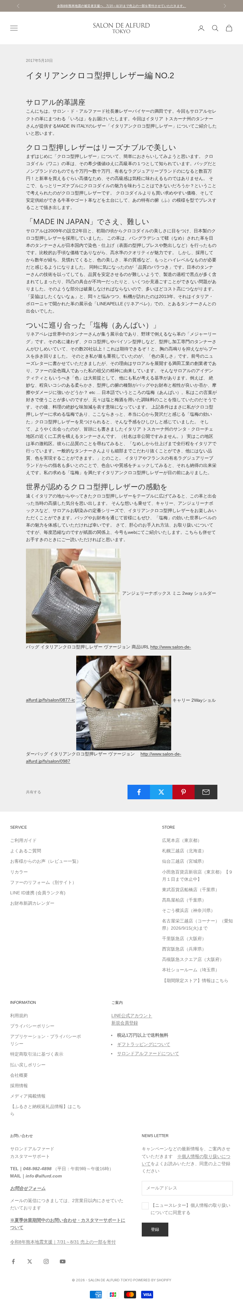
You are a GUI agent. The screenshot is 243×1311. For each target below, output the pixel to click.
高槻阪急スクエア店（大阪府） (193, 959)
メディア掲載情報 (28, 1096)
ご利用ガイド (23, 840)
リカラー (19, 871)
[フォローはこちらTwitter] (30, 1261)
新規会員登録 (124, 1022)
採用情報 (19, 1085)
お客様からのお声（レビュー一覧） (45, 861)
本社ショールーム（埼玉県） (191, 969)
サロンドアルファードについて (148, 1053)
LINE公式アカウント (131, 1015)
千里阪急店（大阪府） (184, 938)
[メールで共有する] (206, 792)
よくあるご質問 (25, 850)
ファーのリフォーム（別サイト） (43, 882)
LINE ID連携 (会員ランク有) (37, 892)
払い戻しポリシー (28, 1064)
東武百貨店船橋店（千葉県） (191, 889)
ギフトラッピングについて (143, 1044)
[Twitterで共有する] (161, 792)
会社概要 (19, 1075)
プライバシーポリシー (32, 1025)
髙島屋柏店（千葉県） (184, 900)
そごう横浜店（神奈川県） (188, 910)
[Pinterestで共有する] (184, 792)
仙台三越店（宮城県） (184, 861)
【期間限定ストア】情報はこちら (195, 980)
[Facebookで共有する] (139, 792)
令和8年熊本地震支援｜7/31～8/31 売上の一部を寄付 (63, 1241)
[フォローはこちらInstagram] (46, 1261)
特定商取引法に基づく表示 (36, 1054)
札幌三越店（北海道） (184, 850)
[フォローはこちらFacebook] (13, 1261)
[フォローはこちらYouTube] (62, 1261)
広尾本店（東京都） (182, 840)
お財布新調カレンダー (32, 903)
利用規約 (19, 1015)
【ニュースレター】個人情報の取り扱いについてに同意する (190, 1209)
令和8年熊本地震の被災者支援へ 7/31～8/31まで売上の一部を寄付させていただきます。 (121, 6)
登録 (155, 1229)
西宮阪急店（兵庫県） (184, 948)
